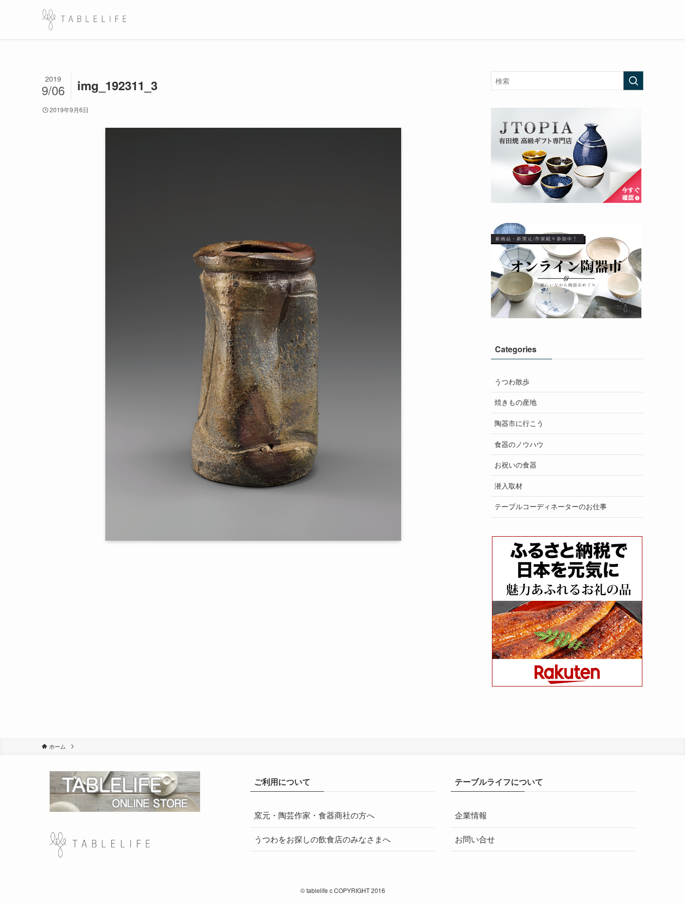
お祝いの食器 (515, 465)
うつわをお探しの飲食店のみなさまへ (322, 839)
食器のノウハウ (519, 444)
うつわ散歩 (512, 381)
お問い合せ (475, 839)
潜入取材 (508, 486)
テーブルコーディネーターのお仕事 (550, 506)
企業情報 (471, 815)
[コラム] (84, 19)
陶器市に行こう (519, 423)
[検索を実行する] (633, 80)
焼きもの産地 (515, 402)
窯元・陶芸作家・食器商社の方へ (314, 815)
